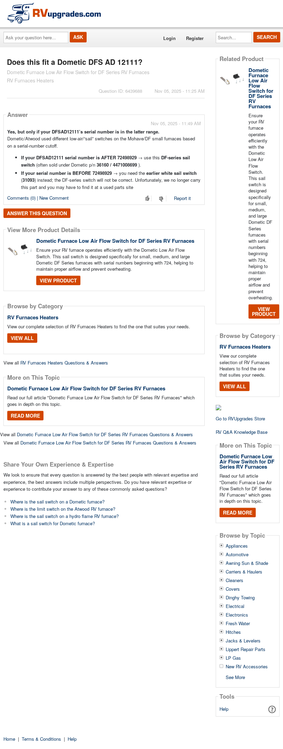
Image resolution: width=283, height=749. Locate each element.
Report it (182, 198)
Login (169, 38)
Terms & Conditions (41, 739)
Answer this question (37, 213)
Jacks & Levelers (243, 640)
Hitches (233, 632)
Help (223, 709)
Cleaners (234, 580)
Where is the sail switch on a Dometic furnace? (57, 501)
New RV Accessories (247, 666)
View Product (58, 280)
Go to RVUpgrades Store (240, 418)
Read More (25, 415)
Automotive (237, 554)
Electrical (235, 606)
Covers (233, 589)
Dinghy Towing (240, 597)
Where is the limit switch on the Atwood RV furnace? (62, 509)
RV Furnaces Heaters (32, 317)
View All (22, 337)
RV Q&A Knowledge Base (241, 432)
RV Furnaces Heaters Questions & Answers (64, 362)
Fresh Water (238, 623)
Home (9, 739)
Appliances (237, 545)
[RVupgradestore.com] (54, 13)
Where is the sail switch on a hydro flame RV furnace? (64, 516)
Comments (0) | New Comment (38, 197)
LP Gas (233, 658)
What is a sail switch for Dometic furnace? (52, 523)
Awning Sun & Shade (247, 563)
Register (195, 38)
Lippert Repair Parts (245, 649)
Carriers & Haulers (244, 571)
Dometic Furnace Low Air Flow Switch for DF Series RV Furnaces (115, 240)
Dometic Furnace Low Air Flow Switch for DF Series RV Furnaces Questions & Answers (105, 434)
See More (235, 677)
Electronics (237, 614)
